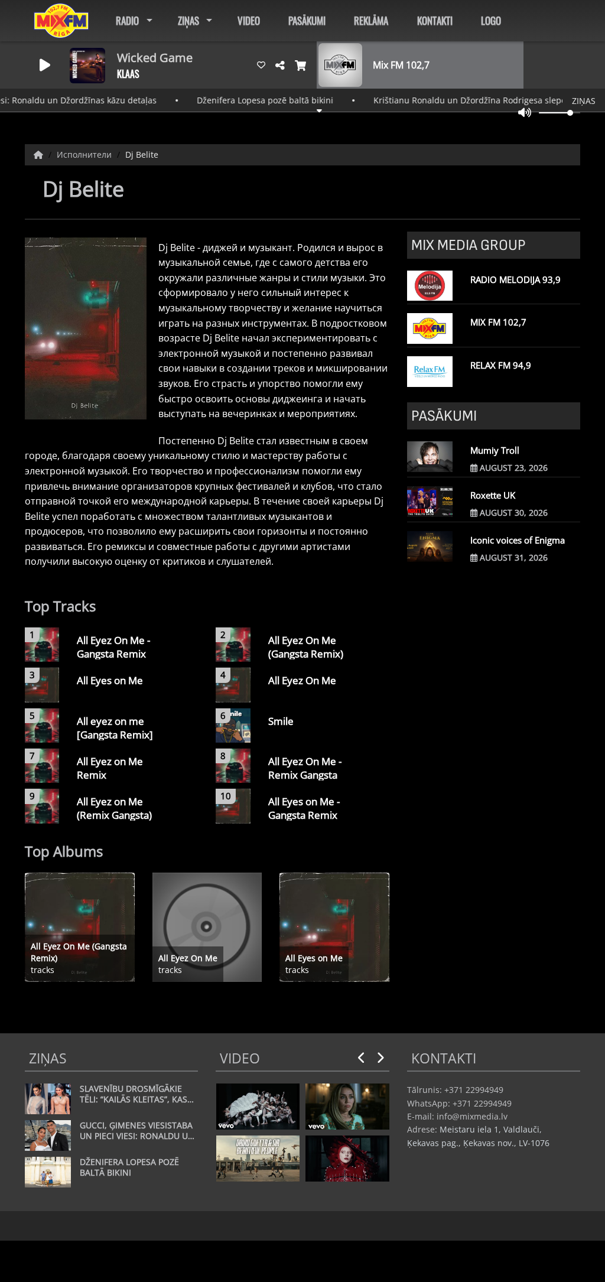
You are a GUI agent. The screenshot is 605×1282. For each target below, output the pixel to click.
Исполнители (85, 154)
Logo (491, 20)
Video (249, 20)
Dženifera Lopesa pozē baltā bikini (243, 100)
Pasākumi (307, 20)
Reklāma (371, 20)
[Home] (39, 154)
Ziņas (188, 20)
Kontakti (435, 20)
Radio (127, 20)
